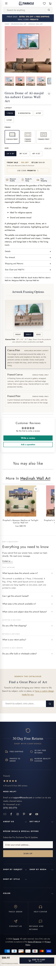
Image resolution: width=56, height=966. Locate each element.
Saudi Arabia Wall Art (36, 277)
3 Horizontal (24, 113)
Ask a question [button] (28, 444)
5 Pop (9, 120)
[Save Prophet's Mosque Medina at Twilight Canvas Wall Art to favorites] (36, 489)
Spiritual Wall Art (32, 280)
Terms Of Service (34, 941)
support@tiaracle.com (22, 797)
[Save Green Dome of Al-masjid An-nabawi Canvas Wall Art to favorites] (49, 93)
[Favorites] (44, 3)
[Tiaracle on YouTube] (37, 814)
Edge (38, 334)
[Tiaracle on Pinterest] (24, 814)
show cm (47, 148)
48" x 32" (36, 154)
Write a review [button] (28, 437)
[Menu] (6, 3)
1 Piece (10, 113)
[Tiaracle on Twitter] (30, 814)
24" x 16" (10, 154)
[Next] (49, 49)
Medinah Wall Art (35, 24)
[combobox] (24, 10)
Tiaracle (16, 938)
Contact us (7, 561)
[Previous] (7, 49)
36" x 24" (23, 154)
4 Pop (38, 113)
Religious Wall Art (18, 24)
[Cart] (50, 3)
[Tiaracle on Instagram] (17, 814)
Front (18, 334)
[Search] (48, 10)
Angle (28, 334)
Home (7, 24)
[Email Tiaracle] (5, 814)
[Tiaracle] (26, 3)
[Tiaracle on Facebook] (11, 814)
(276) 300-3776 (10, 807)
